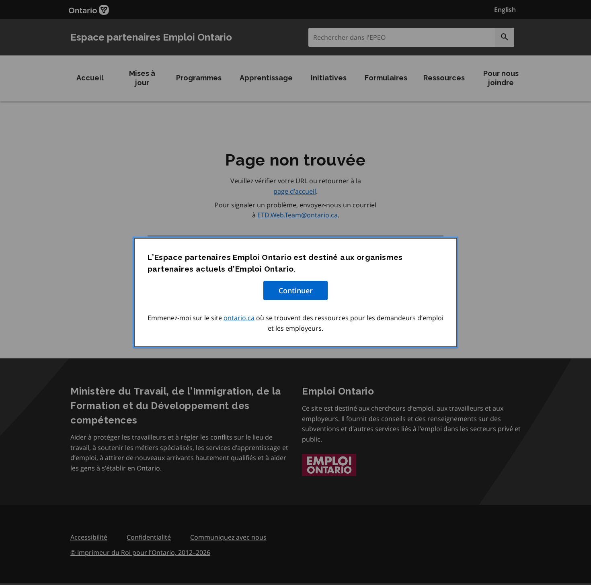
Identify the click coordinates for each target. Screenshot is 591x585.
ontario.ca (239, 317)
